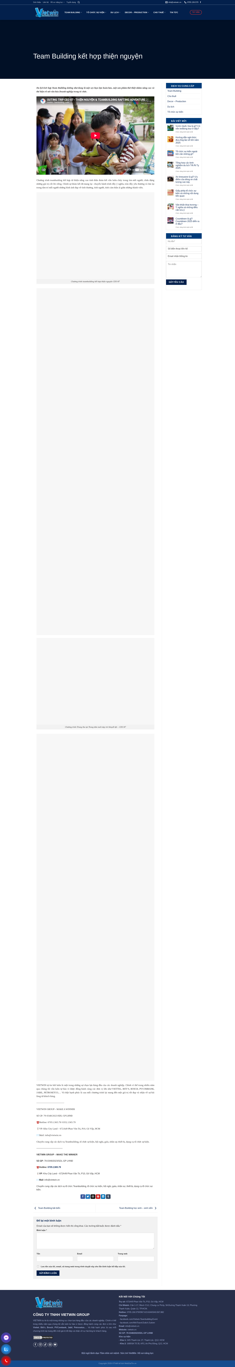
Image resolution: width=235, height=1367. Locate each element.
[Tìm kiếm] (79, 2)
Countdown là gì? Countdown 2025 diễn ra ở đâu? (187, 221)
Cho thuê (158, 12)
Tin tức (174, 12)
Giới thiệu (37, 2)
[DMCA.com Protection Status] (43, 1337)
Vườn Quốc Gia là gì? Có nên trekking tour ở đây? (188, 127)
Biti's (43, 1327)
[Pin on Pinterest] (98, 1196)
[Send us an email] (50, 1344)
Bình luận (42, 1230)
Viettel (36, 1327)
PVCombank (60, 1327)
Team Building (72, 12)
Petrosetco (79, 1327)
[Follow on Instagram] (40, 1344)
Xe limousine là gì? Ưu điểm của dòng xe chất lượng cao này (187, 179)
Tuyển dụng (71, 2)
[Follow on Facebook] (200, 2)
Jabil (70, 1327)
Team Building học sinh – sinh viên (136, 1208)
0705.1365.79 (54, 1167)
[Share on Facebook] (83, 1196)
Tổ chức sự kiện (95, 12)
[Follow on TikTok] (45, 1344)
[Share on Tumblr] (108, 1196)
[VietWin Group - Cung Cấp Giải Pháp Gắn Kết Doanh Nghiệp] (46, 12)
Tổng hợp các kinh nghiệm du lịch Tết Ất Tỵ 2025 (187, 165)
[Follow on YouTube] (55, 1344)
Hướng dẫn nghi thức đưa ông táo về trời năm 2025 (187, 140)
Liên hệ (46, 2)
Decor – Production (136, 12)
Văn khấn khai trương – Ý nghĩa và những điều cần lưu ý (187, 207)
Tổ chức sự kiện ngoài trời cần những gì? (186, 152)
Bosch (50, 1327)
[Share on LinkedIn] (103, 1196)
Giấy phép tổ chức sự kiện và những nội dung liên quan (187, 193)
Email (79, 1254)
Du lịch (115, 12)
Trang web (122, 1254)
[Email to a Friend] (93, 1196)
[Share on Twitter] (88, 1196)
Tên (38, 1254)
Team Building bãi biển (49, 1208)
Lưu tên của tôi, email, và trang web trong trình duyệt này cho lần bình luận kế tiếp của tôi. (83, 1266)
